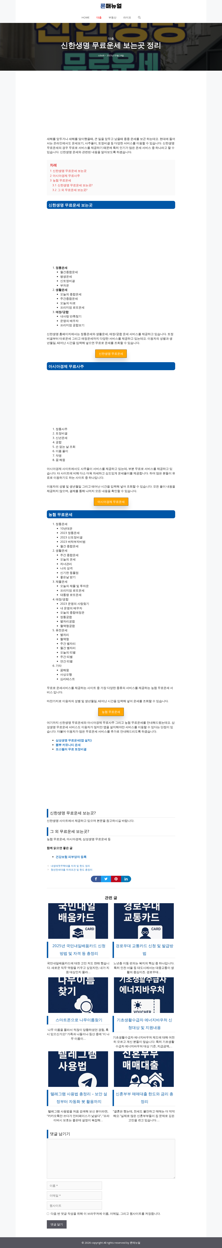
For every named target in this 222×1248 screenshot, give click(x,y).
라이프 (127, 17)
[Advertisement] (111, 108)
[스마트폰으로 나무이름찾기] (78, 1011)
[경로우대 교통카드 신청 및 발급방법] (144, 937)
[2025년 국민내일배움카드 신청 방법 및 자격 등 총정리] (78, 937)
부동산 (112, 17)
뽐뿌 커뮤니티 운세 (68, 745)
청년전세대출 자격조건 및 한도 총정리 (71, 869)
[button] (139, 17)
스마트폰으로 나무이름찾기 (79, 1019)
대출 (99, 17)
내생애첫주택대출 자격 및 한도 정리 (70, 865)
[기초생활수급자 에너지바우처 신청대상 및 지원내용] (144, 1011)
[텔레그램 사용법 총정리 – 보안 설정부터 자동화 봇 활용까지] (78, 1085)
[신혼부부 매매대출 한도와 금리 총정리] (144, 1085)
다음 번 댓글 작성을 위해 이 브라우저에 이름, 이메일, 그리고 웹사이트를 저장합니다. (106, 1214)
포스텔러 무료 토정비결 (71, 749)
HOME (85, 17)
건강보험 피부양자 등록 (71, 857)
